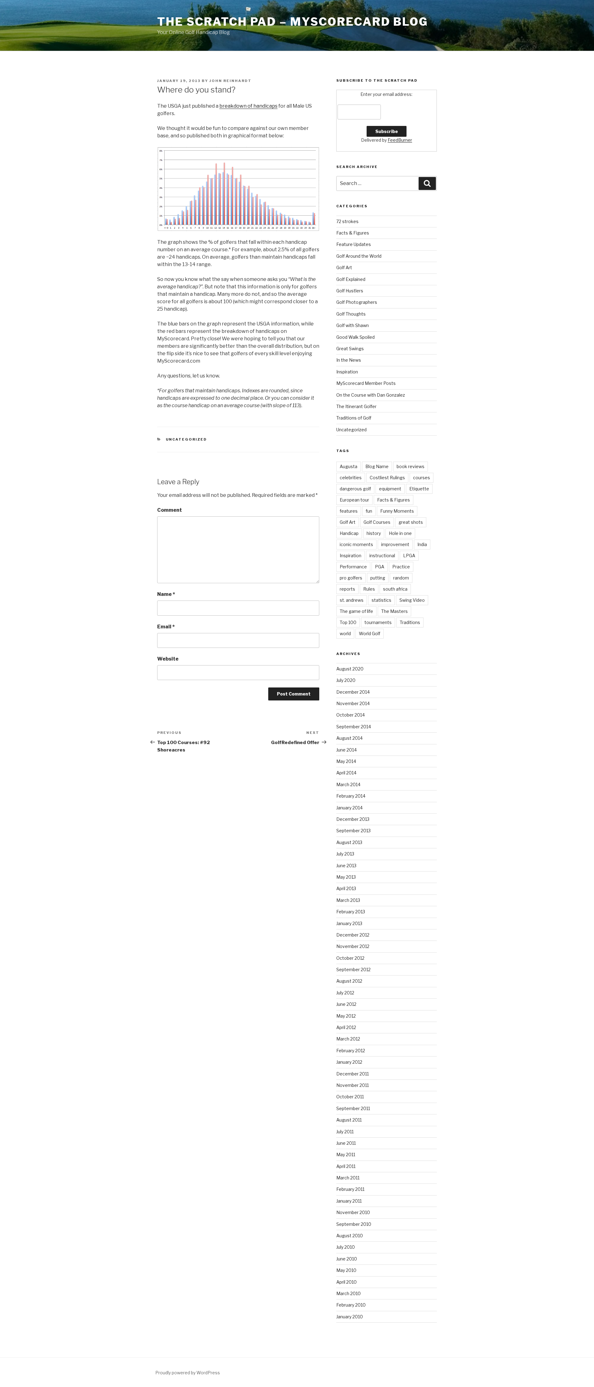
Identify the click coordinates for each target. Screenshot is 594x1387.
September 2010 (353, 1224)
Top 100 (348, 622)
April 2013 (346, 888)
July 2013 (345, 853)
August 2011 (349, 1119)
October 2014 (350, 714)
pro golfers (351, 577)
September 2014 (353, 726)
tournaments (378, 622)
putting (377, 577)
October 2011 (350, 1096)
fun (369, 511)
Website (168, 659)
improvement (395, 544)
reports (347, 589)
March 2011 (347, 1177)
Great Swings (350, 348)
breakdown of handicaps (248, 106)
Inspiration (347, 371)
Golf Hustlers (349, 290)
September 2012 (353, 969)
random (401, 577)
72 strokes (347, 221)
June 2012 (346, 1004)
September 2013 (353, 830)
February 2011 (350, 1189)
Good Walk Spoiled (355, 337)
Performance (353, 566)
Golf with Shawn (352, 325)
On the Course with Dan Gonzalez (370, 395)
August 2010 (349, 1235)
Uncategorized (186, 439)
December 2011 (352, 1073)
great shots (410, 522)
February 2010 (351, 1304)
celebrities (351, 477)
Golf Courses (377, 522)
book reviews (410, 466)
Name (166, 594)
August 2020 (350, 668)
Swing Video (412, 600)
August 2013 (349, 842)
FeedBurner (400, 140)
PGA (379, 566)
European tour (354, 499)
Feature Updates (353, 244)
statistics (381, 600)
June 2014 (346, 749)
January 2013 (349, 923)
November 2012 (352, 946)
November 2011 (352, 1085)
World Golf (369, 633)
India (422, 544)
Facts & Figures (352, 232)
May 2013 (346, 877)
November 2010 (353, 1212)
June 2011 (346, 1143)
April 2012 (346, 1027)
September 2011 (353, 1108)
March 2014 (348, 784)
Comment (169, 510)
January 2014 (349, 807)
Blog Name (377, 466)
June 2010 (346, 1258)
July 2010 (345, 1247)
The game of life (356, 611)
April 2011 (345, 1166)
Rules (369, 589)
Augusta (348, 466)
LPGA (409, 555)
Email (166, 627)
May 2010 (346, 1270)
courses (421, 477)
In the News (348, 360)
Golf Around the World (358, 256)
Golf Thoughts (351, 314)
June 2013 (346, 865)
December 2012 (352, 934)
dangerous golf (355, 488)
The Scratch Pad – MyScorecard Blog (292, 21)
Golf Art (344, 267)
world (345, 633)
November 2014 (353, 703)
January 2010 (349, 1316)
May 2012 (346, 1016)
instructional (382, 555)
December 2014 (353, 692)
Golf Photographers (356, 302)
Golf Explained (350, 279)
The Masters (394, 611)
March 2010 (348, 1293)
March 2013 (348, 900)
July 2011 (345, 1131)
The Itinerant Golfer (356, 406)
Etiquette (419, 488)
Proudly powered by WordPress (187, 1372)
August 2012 (349, 981)
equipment (390, 488)
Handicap (349, 533)
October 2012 (350, 958)
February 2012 (350, 1050)
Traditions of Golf (353, 417)
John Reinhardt (230, 81)
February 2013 (350, 911)
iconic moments (356, 544)
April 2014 (346, 772)
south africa (395, 589)
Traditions (410, 622)
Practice (401, 566)
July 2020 (345, 680)
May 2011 (345, 1154)
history (374, 533)
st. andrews (352, 600)
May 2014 (346, 761)
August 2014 (349, 738)
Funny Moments (397, 511)
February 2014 (350, 796)
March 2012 (348, 1038)
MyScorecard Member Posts (366, 383)
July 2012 (345, 992)
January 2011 (349, 1201)
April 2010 (346, 1282)
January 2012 (349, 1062)
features (349, 511)
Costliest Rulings (387, 477)
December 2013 (352, 819)
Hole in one (400, 533)
